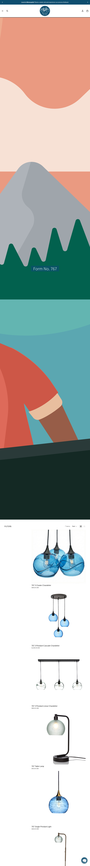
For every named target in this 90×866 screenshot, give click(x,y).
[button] (74, 526)
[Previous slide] (35, 617)
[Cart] (87, 11)
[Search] (7, 11)
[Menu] (2, 10)
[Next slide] (82, 617)
